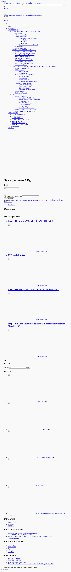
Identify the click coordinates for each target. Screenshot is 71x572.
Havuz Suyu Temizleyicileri (27, 98)
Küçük (25, 40)
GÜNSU (10, 550)
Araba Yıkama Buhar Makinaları (24, 55)
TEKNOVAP (12, 547)
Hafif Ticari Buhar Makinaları (24, 63)
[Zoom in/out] (7, 569)
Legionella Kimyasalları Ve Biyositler (26, 109)
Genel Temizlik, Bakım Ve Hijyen (25, 75)
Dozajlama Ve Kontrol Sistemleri (25, 111)
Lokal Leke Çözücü (25, 86)
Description (11, 205)
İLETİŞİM (11, 128)
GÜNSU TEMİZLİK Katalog (20, 119)
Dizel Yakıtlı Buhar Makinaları (24, 60)
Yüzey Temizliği (24, 76)
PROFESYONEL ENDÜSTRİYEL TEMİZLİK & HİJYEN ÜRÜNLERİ (34, 66)
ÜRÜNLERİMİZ (13, 30)
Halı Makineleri (19, 33)
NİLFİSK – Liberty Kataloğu (20, 124)
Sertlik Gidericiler (24, 101)
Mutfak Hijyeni (19, 70)
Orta (24, 41)
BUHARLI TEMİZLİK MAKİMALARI (24, 50)
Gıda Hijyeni (23, 73)
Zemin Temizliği (24, 80)
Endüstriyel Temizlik (21, 93)
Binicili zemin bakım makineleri (28, 45)
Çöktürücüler (23, 106)
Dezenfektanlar (19, 91)
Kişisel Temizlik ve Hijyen (23, 68)
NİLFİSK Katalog (17, 121)
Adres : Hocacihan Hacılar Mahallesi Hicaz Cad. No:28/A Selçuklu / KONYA (31, 564)
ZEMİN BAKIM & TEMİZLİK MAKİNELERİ (26, 31)
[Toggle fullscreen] (5, 569)
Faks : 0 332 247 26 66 (14, 560)
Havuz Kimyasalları (21, 96)
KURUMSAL (12, 28)
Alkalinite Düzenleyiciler (26, 103)
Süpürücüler (18, 46)
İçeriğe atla (4, 1)
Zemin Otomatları (20, 36)
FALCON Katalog (17, 116)
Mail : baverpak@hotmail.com (17, 562)
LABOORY (11, 545)
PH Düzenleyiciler (24, 104)
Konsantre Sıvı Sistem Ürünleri (28, 81)
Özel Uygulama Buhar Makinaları (25, 53)
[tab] (37, 205)
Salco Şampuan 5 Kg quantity (13, 196)
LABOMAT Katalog (18, 118)
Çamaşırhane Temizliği (25, 84)
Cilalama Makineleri (21, 35)
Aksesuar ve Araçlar (21, 65)
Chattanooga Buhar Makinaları (24, 56)
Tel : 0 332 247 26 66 (14, 559)
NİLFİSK (11, 552)
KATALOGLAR (13, 113)
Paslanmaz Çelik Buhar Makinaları (25, 51)
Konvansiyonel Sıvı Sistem (27, 89)
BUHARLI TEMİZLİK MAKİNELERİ (20, 535)
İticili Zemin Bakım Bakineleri (28, 38)
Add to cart (10, 198)
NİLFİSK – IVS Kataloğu (19, 123)
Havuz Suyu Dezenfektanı (26, 108)
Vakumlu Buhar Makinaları (23, 61)
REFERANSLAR (13, 126)
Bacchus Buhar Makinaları (23, 58)
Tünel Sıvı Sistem (24, 88)
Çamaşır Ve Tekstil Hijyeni (23, 83)
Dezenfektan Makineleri (22, 48)
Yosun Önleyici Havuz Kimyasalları (29, 99)
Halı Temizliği (23, 78)
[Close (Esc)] (1, 569)
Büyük (25, 43)
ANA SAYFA (12, 26)
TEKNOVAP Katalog (18, 114)
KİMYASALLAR (17, 94)
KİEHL (10, 548)
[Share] (3, 569)
